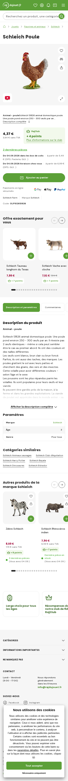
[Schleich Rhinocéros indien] (55, 508)
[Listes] (35, 5)
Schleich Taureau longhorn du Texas (17, 267)
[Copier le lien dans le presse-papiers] (61, 67)
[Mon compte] (42, 5)
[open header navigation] (63, 5)
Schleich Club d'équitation (49, 455)
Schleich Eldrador (38, 465)
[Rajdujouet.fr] (4, 26)
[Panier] (55, 5)
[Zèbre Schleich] (19, 508)
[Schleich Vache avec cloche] (55, 244)
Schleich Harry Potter (14, 460)
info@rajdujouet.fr (50, 687)
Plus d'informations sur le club (44, 140)
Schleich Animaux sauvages (17, 455)
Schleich (35, 197)
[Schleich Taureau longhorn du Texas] (19, 244)
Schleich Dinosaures (13, 465)
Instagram (34, 702)
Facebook (14, 702)
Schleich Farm (10, 197)
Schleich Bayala (38, 460)
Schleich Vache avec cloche (54, 267)
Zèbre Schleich (14, 528)
